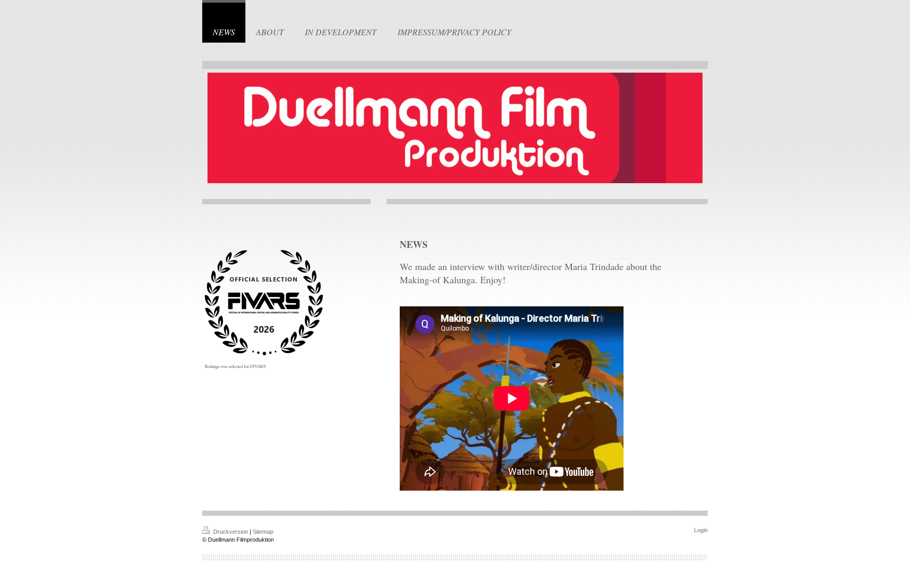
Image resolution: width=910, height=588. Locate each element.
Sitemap (263, 532)
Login (701, 530)
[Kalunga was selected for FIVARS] (264, 303)
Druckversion (231, 532)
